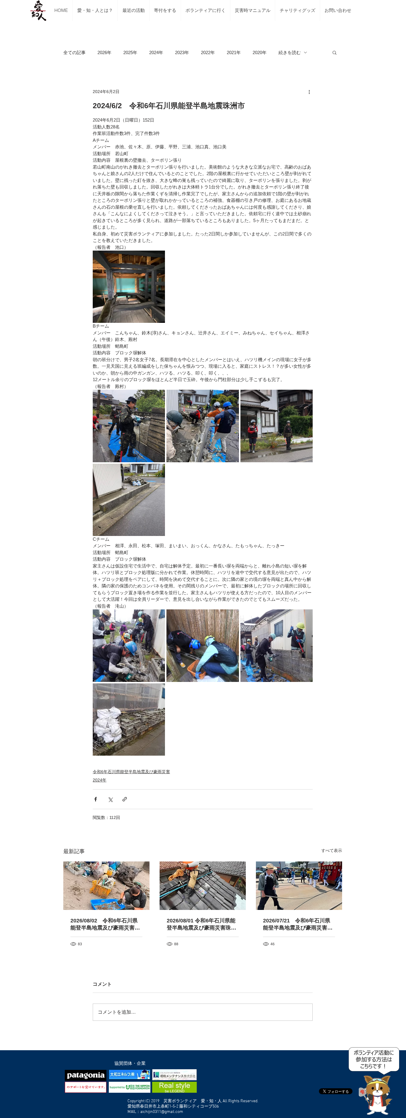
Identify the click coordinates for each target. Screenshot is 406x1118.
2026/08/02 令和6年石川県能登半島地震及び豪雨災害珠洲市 (105, 924)
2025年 (130, 52)
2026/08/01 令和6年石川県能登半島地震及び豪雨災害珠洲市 (201, 924)
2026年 (104, 52)
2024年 (156, 52)
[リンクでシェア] (125, 799)
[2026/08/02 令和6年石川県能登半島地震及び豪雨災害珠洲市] (106, 885)
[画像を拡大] (129, 287)
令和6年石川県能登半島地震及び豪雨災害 (131, 771)
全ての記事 (74, 52)
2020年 (260, 52)
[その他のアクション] (309, 91)
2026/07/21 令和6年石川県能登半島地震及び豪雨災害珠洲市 (298, 924)
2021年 (234, 52)
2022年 (208, 52)
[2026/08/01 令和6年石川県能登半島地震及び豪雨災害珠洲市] (203, 885)
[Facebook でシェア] (95, 799)
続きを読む (289, 52)
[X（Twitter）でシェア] (110, 799)
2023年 (182, 52)
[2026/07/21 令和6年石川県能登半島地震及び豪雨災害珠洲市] (299, 885)
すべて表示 (331, 850)
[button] (334, 52)
